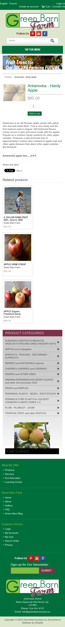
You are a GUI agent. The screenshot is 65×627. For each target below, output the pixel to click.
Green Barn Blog (14, 513)
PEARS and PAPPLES (16, 388)
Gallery (8, 505)
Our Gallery (18, 451)
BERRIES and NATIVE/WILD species (24, 363)
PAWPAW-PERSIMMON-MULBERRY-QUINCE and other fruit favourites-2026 (29, 381)
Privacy (9, 545)
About (8, 501)
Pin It (19, 171)
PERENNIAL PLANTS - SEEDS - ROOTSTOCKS (30, 393)
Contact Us (59, 6)
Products (9, 470)
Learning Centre (13, 482)
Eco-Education (12, 478)
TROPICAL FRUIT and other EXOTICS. (26, 413)
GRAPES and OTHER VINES (20, 374)
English (4, 3)
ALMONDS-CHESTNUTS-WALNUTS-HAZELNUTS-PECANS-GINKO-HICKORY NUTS (30, 342)
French (13, 3)
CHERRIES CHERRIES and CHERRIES (26, 368)
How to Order (12, 541)
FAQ (7, 509)
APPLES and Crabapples (18, 349)
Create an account (29, 6)
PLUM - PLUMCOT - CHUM (19, 407)
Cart (48, 6)
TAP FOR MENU (32, 49)
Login (59, 3)
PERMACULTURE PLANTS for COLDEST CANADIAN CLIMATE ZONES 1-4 (27, 401)
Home (8, 497)
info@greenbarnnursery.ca (36, 611)
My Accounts (11, 533)
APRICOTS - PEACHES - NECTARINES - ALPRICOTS (26, 356)
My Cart (9, 537)
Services (9, 474)
